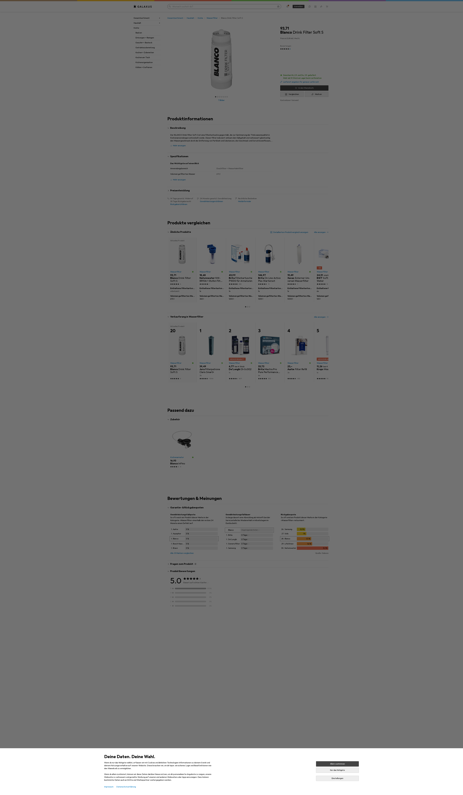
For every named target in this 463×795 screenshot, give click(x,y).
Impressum (108, 787)
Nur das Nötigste (337, 770)
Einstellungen (337, 778)
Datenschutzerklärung (126, 787)
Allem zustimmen (337, 764)
